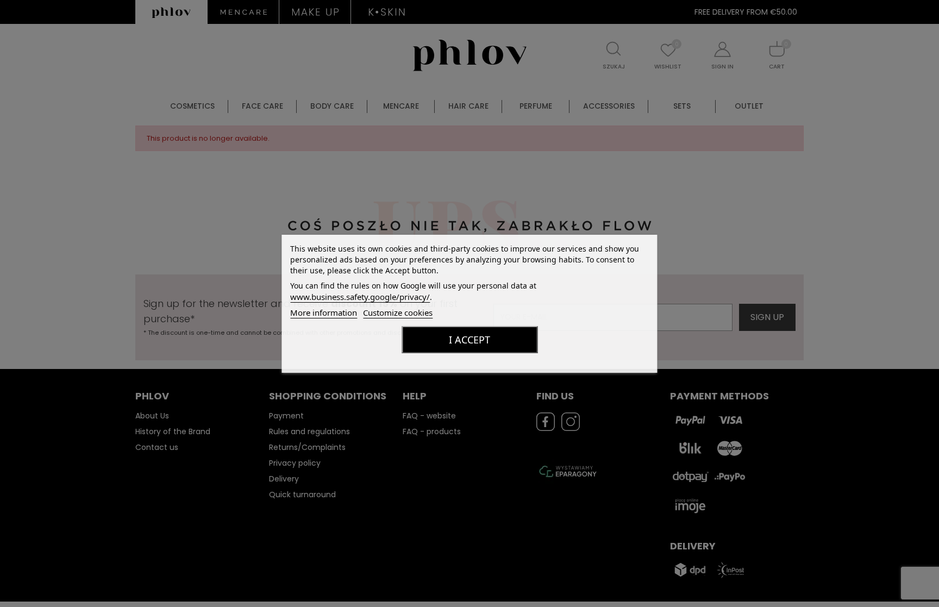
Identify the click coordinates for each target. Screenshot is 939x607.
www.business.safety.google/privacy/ (360, 296)
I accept (469, 339)
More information (323, 312)
